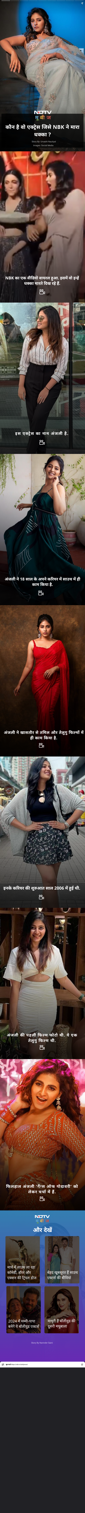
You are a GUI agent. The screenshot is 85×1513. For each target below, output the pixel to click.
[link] (62, 1260)
